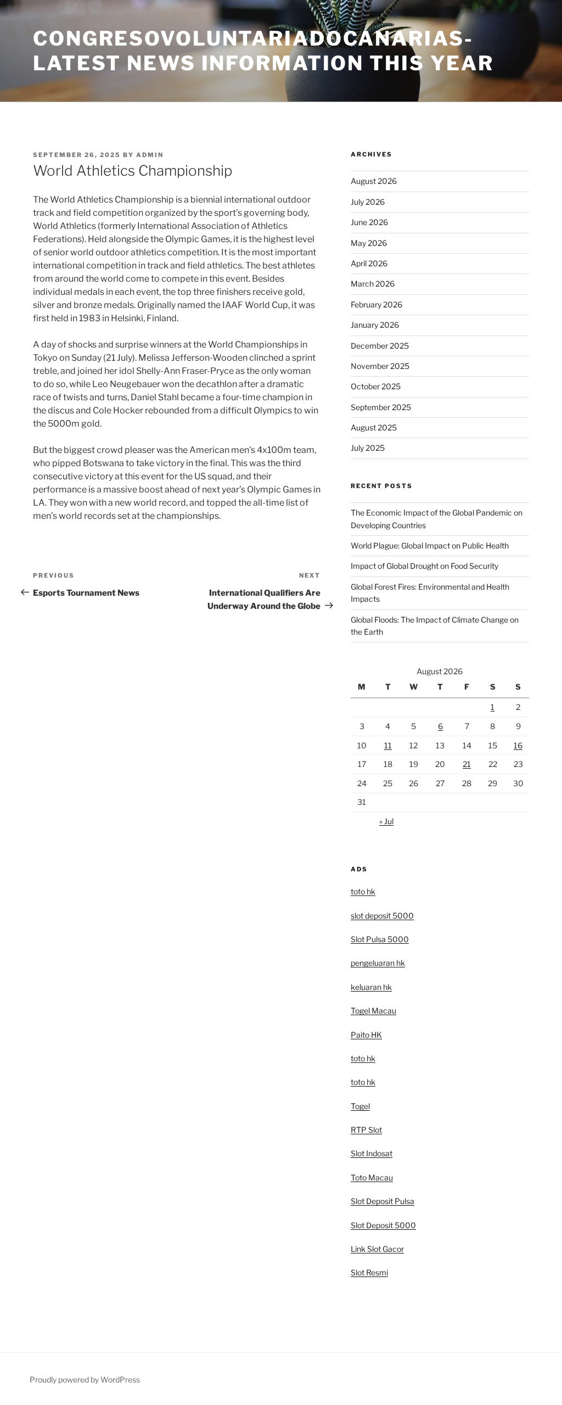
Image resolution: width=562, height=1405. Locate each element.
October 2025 (376, 386)
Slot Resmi (369, 1272)
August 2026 (374, 181)
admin (150, 155)
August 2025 (374, 427)
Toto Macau (372, 1177)
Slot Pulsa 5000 (380, 939)
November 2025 (380, 366)
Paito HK (366, 1034)
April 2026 (369, 263)
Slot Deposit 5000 (383, 1225)
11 (388, 745)
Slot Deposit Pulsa (382, 1201)
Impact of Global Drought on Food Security (424, 565)
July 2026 (368, 201)
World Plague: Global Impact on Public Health (430, 545)
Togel (360, 1106)
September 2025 (381, 407)
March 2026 (373, 283)
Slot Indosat (371, 1153)
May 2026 (369, 243)
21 (467, 764)
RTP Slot (366, 1129)
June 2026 (369, 222)
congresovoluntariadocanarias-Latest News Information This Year (263, 50)
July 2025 (368, 447)
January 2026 (375, 324)
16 (518, 745)
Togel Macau (373, 1010)
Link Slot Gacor (377, 1248)
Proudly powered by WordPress (85, 1379)
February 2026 (376, 304)
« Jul (386, 821)
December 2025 (380, 345)
